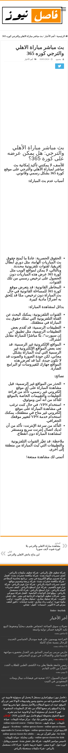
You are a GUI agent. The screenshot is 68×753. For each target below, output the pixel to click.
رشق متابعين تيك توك (42, 719)
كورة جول (61, 744)
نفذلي (26, 604)
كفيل (33, 604)
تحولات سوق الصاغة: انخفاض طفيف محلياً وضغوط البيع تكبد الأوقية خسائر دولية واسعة (35, 628)
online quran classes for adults (18, 733)
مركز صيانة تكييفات (20, 719)
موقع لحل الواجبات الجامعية (42, 593)
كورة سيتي (49, 744)
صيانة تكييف (49, 722)
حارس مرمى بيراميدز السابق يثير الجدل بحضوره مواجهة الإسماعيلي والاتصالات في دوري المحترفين (35, 653)
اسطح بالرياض (37, 590)
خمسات (42, 604)
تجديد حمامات (26, 601)
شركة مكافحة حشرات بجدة (50, 581)
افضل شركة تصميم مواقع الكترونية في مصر (34, 577)
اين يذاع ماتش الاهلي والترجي (24, 553)
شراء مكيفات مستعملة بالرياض (29, 748)
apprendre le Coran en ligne (15, 730)
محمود (58, 59)
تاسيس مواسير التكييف (54, 741)
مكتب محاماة (27, 737)
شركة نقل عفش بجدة (30, 741)
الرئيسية (61, 36)
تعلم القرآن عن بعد (46, 733)
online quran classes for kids (49, 737)
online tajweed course (15, 722)
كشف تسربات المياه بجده (52, 575)
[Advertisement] (34, 106)
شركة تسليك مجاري (47, 598)
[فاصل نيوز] (34, 14)
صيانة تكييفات (12, 737)
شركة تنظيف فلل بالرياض (52, 572)
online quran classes (33, 726)
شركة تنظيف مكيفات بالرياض (23, 572)
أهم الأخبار (50, 36)
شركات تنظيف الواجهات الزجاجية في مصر (38, 596)
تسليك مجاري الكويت (25, 598)
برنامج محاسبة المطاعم (15, 578)
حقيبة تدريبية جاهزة (32, 744)
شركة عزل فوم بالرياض (23, 584)
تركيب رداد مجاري (44, 601)
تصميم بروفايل (10, 741)
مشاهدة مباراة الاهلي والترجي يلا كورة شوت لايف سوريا (43, 546)
